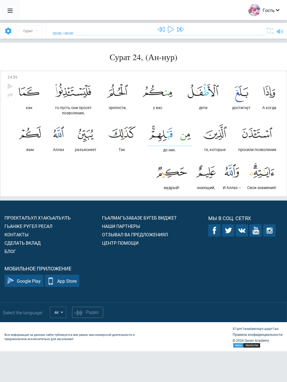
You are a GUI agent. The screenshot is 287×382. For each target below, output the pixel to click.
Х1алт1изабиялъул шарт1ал (256, 328)
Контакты (16, 234)
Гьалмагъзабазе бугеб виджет (139, 218)
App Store (67, 281)
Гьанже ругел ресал (28, 226)
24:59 (12, 77)
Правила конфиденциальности (258, 334)
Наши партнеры (121, 226)
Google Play (29, 281)
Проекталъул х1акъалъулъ (37, 218)
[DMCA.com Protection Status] (258, 345)
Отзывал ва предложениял (135, 234)
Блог (10, 251)
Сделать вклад (22, 243)
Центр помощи (120, 243)
